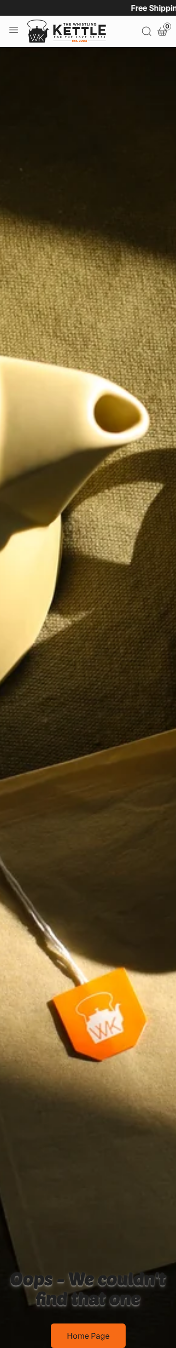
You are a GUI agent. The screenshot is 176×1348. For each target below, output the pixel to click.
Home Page (88, 1336)
